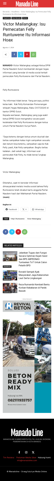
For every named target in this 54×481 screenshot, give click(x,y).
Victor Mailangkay (34, 219)
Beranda (6, 11)
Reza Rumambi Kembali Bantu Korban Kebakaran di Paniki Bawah (34, 287)
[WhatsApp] (33, 54)
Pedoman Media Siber (26, 457)
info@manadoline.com (27, 460)
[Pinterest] (27, 54)
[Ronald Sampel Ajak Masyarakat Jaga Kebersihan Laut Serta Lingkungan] (10, 275)
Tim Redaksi (8, 457)
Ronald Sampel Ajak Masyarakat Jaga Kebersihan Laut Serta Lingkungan (34, 275)
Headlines (15, 11)
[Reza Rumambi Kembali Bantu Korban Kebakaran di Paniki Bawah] (10, 288)
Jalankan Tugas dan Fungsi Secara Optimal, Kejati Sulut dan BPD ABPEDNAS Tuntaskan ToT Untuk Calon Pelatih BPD (33, 259)
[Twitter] (20, 54)
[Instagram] (26, 452)
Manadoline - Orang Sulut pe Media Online (28, 471)
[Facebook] (14, 54)
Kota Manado (16, 18)
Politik (25, 18)
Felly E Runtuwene (18, 219)
